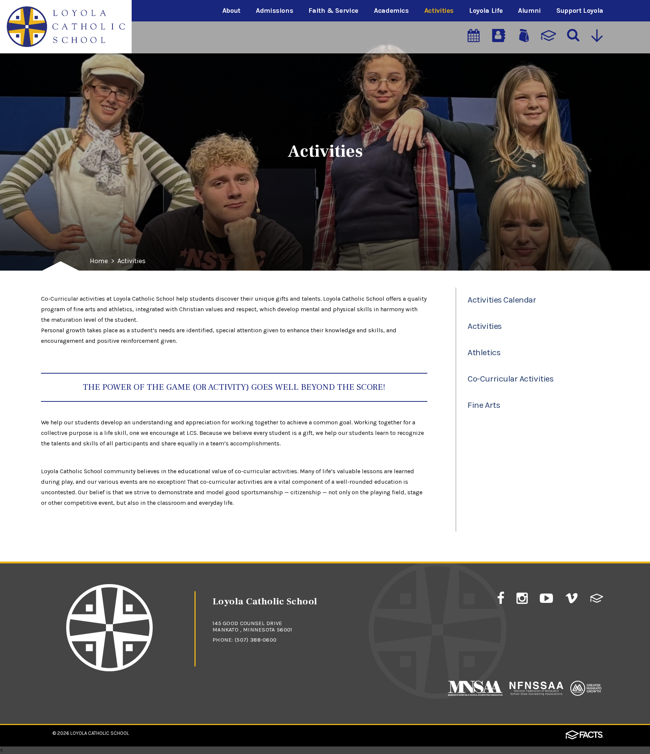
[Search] (572, 36)
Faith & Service (333, 10)
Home (99, 261)
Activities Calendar (502, 300)
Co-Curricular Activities (510, 379)
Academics (391, 10)
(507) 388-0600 (255, 639)
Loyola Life (486, 10)
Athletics (484, 352)
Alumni (529, 10)
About (231, 10)
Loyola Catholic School (99, 733)
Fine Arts (484, 405)
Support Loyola (579, 10)
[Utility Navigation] (597, 36)
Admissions (274, 10)
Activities (439, 10)
